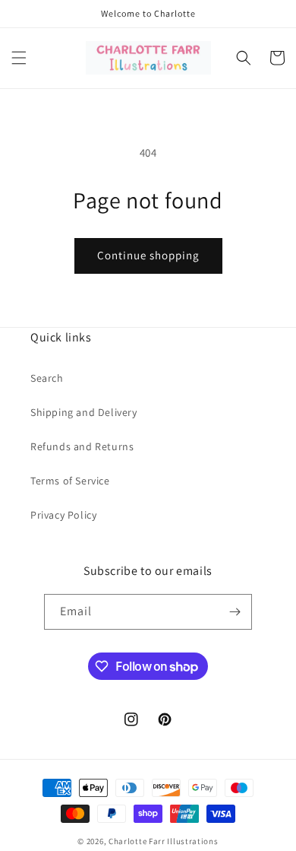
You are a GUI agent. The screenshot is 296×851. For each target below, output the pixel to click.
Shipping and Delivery (83, 412)
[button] (19, 58)
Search (47, 378)
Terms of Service (70, 480)
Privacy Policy (63, 515)
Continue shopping (148, 255)
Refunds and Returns (82, 446)
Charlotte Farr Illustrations (164, 841)
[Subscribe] (234, 612)
